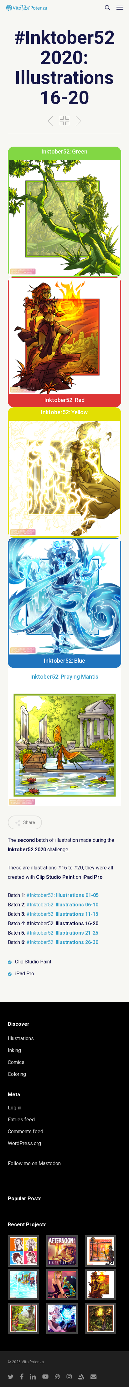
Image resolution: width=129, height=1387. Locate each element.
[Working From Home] (64, 1251)
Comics (16, 1062)
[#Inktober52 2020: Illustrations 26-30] (103, 1251)
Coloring (17, 1074)
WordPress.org (24, 1143)
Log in (14, 1108)
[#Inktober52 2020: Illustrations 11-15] (26, 1318)
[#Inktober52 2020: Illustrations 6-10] (103, 1318)
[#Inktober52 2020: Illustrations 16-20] (103, 1284)
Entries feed (21, 1120)
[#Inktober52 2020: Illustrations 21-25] (26, 1284)
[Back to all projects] (64, 120)
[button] (119, 7)
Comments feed (25, 1131)
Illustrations (21, 1038)
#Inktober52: (62, 905)
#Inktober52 (62, 895)
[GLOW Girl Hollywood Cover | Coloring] (64, 1284)
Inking (14, 1050)
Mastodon (50, 1163)
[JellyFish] (64, 1318)
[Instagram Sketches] (26, 1251)
